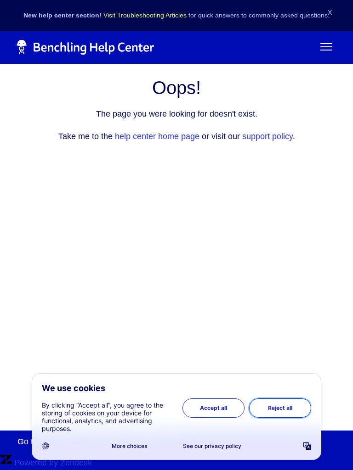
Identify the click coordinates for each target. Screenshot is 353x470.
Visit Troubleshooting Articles (145, 15)
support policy (267, 136)
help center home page (157, 136)
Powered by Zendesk (53, 462)
